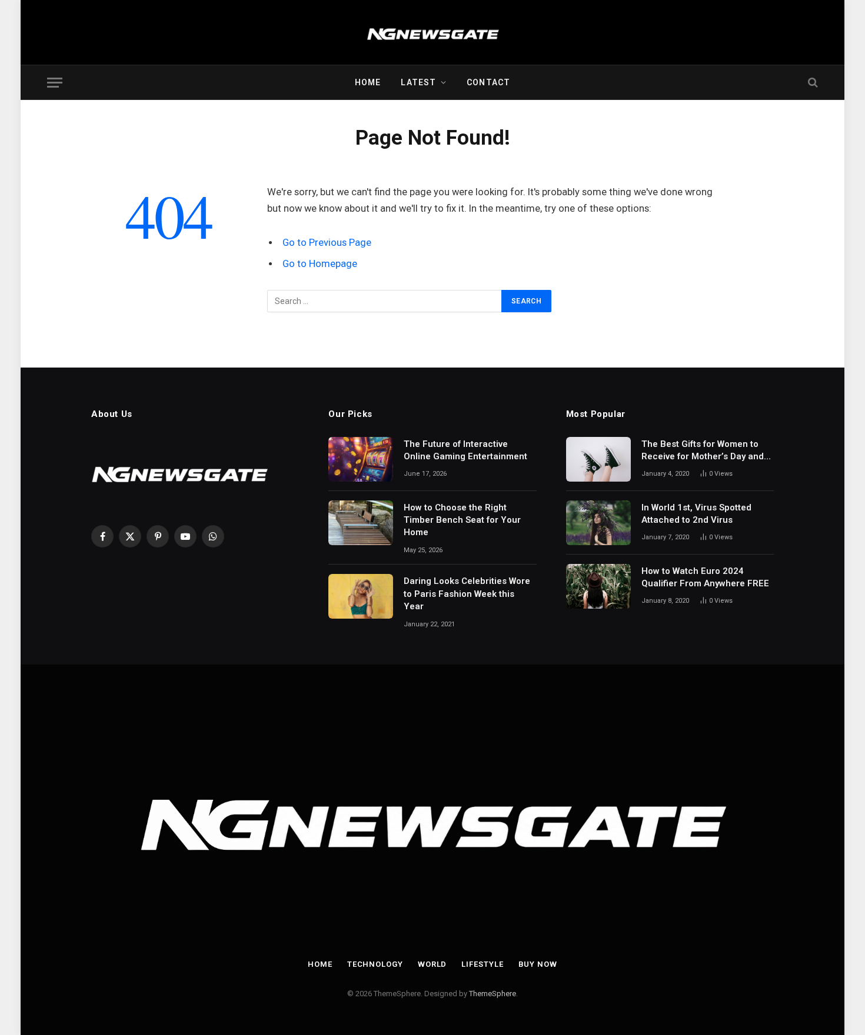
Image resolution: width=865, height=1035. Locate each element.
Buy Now (537, 964)
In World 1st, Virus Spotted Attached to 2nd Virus (696, 513)
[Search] (812, 82)
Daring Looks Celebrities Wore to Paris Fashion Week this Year (467, 594)
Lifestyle (482, 964)
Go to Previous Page (326, 242)
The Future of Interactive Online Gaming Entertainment (465, 450)
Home (368, 82)
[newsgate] (433, 32)
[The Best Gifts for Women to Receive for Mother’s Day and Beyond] (598, 459)
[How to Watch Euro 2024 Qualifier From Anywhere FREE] (598, 586)
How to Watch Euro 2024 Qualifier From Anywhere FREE (705, 577)
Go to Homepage (319, 263)
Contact (488, 82)
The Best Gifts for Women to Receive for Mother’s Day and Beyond (702, 451)
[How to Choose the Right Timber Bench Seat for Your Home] (360, 522)
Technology (375, 964)
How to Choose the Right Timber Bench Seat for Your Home (462, 520)
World (432, 964)
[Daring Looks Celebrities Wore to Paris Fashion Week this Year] (360, 596)
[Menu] (54, 82)
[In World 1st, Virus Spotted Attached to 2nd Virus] (598, 522)
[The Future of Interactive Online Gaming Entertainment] (360, 459)
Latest (418, 82)
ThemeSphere (492, 993)
